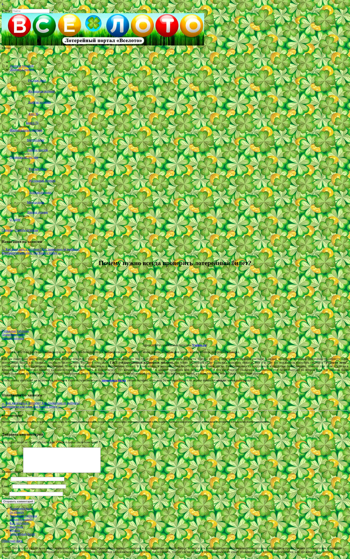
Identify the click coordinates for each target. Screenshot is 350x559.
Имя (6, 479)
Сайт (5, 493)
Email (7, 486)
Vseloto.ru (199, 345)
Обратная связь (12, 541)
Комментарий (12, 471)
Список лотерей (13, 338)
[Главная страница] (15, 62)
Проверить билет (13, 334)
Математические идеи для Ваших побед (31, 253)
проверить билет (114, 380)
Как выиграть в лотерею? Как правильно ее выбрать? (41, 249)
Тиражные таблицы (15, 331)
